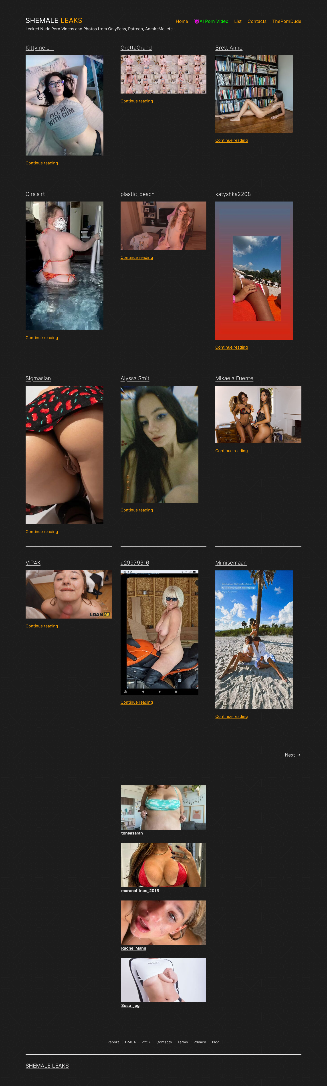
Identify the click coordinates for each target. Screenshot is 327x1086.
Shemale (54, 20)
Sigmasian (38, 378)
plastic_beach (138, 194)
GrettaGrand (136, 47)
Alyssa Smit (135, 378)
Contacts (257, 21)
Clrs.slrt (35, 194)
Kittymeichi (40, 47)
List (238, 21)
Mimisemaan (231, 562)
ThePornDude (286, 21)
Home (182, 21)
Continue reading (42, 163)
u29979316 (135, 562)
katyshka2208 (233, 194)
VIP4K (33, 562)
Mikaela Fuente (234, 378)
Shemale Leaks (47, 1065)
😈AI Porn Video (211, 21)
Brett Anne (228, 47)
